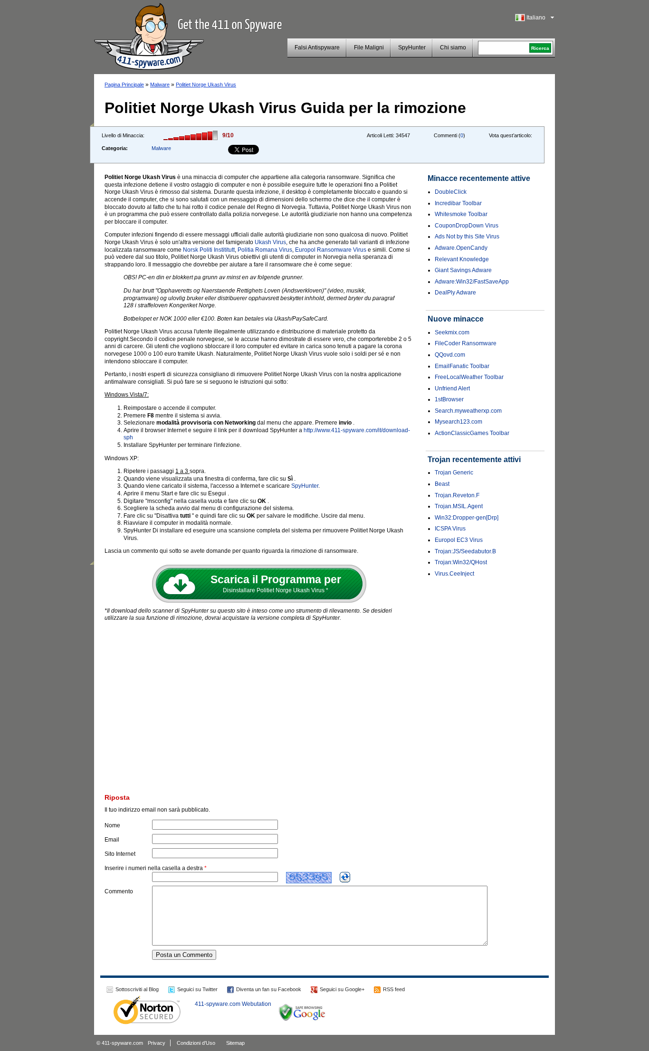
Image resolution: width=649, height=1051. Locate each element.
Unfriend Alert (452, 388)
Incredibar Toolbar (458, 203)
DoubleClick (451, 192)
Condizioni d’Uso (196, 1043)
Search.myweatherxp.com (468, 410)
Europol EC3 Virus (459, 540)
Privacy (156, 1043)
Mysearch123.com (458, 421)
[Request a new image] (345, 877)
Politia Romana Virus (265, 249)
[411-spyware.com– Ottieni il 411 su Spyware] (149, 35)
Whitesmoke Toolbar (461, 214)
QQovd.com (450, 354)
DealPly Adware (455, 292)
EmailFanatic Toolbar (462, 366)
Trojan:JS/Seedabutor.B (465, 551)
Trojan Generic (454, 472)
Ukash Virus (270, 242)
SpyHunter (412, 47)
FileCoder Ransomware (465, 343)
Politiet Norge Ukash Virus (206, 84)
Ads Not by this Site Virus (467, 236)
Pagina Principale (124, 84)
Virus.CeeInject (454, 573)
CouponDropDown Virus (466, 225)
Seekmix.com (452, 332)
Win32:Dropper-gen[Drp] (466, 517)
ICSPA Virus (450, 528)
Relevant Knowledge (462, 259)
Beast (442, 484)
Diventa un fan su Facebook (268, 989)
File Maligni (369, 47)
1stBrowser (449, 399)
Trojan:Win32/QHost (461, 562)
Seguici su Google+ (342, 989)
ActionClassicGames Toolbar (472, 433)
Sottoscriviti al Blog (137, 989)
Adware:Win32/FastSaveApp (472, 281)
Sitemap (235, 1043)
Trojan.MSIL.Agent (459, 506)
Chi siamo (453, 47)
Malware (160, 84)
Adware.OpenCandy (461, 248)
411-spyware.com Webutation (233, 1004)
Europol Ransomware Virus (330, 249)
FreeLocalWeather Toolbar (469, 377)
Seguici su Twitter (197, 989)
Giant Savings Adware (463, 270)
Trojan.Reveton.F (457, 495)
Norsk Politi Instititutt (209, 249)
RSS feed (394, 989)
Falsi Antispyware (317, 47)
